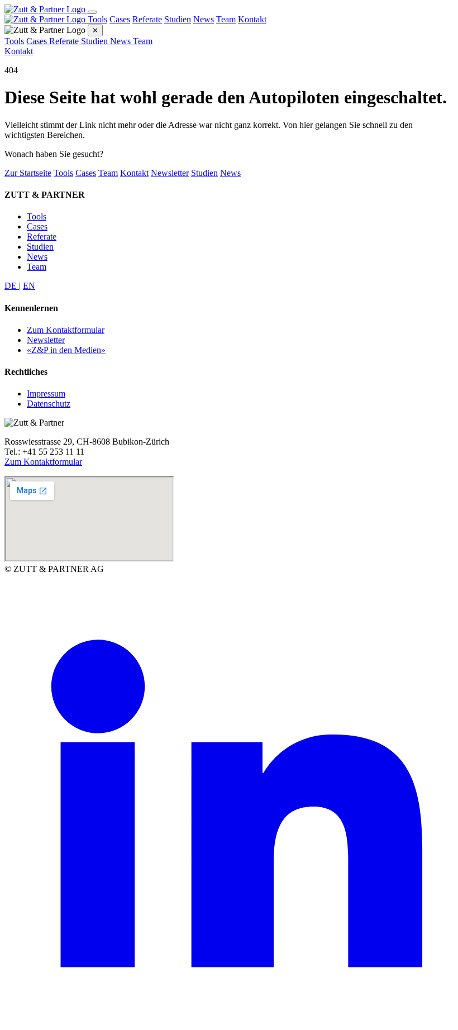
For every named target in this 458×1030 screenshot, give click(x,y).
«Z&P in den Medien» (66, 350)
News (203, 19)
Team (226, 19)
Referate (147, 19)
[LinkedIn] (229, 1020)
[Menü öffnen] (92, 12)
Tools (97, 19)
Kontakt (252, 19)
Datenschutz (48, 403)
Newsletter (170, 173)
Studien (177, 19)
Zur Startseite (27, 173)
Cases (119, 19)
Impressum (46, 393)
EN (29, 285)
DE (11, 285)
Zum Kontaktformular (65, 330)
